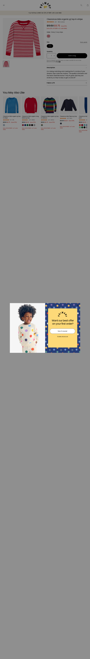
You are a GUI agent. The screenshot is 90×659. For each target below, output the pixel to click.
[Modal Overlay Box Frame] (45, 329)
